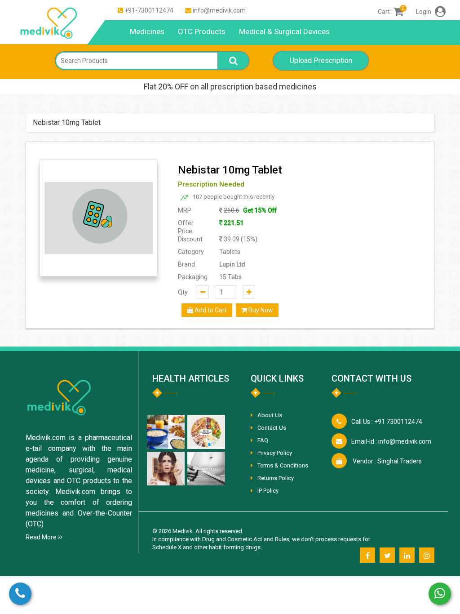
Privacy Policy (274, 452)
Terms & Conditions (282, 465)
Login (424, 11)
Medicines (147, 31)
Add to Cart (210, 310)
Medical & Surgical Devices (284, 31)
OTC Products (202, 31)
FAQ (262, 440)
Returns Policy (275, 478)
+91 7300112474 (386, 421)
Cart (390, 11)
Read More (42, 537)
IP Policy (268, 490)
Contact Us (271, 427)
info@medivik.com (219, 10)
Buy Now (260, 310)
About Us (269, 415)
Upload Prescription (321, 60)
